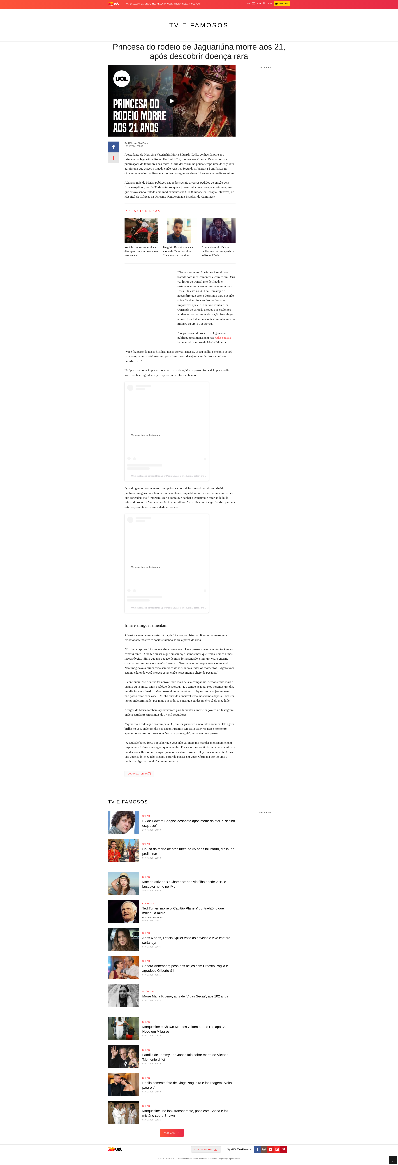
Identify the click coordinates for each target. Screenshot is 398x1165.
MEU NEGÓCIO (159, 4)
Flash (123, 12)
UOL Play (195, 4)
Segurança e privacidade (229, 1159)
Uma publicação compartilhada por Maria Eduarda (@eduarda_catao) (165, 476)
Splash (202, 12)
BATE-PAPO (146, 4)
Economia (174, 12)
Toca (272, 12)
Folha (183, 12)
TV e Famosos (199, 25)
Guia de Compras (285, 12)
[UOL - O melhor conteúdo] (113, 4)
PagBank (185, 4)
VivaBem (222, 12)
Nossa (254, 12)
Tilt (230, 12)
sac (249, 4)
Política (154, 12)
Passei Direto (173, 4)
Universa (212, 12)
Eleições (133, 12)
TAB (260, 12)
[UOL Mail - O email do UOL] (256, 4)
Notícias (144, 12)
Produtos (114, 12)
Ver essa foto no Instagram (145, 435)
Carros (163, 12)
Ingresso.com (132, 4)
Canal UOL (244, 12)
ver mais (169, 1133)
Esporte (192, 12)
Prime (266, 12)
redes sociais (223, 337)
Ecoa (235, 12)
